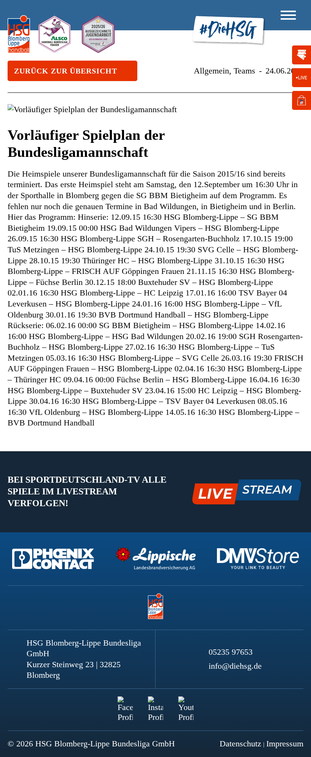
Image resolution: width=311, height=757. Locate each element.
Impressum (284, 743)
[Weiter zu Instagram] (155, 704)
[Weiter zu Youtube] (185, 704)
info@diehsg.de (235, 666)
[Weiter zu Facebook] (125, 704)
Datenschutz (240, 743)
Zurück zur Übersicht (65, 71)
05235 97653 (231, 652)
